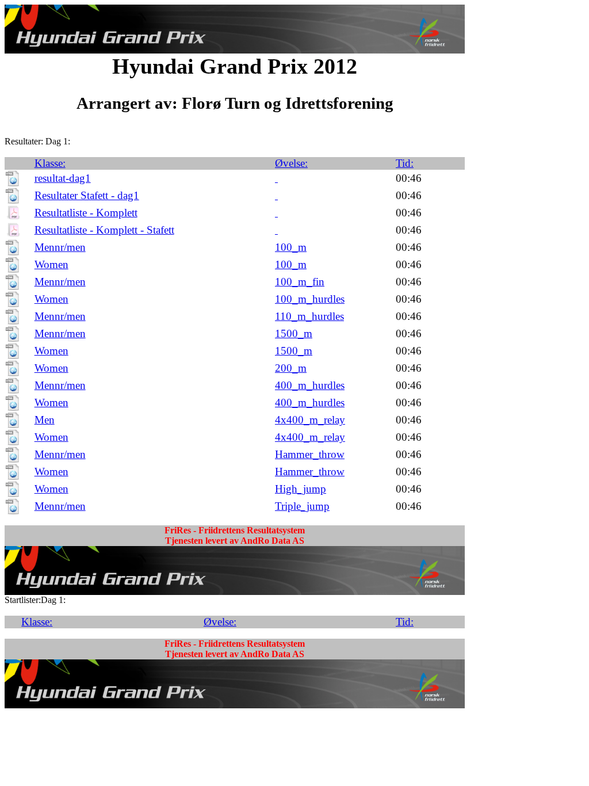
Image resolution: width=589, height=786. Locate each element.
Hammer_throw (310, 454)
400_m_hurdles (310, 385)
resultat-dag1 (63, 178)
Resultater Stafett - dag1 (87, 195)
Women (51, 264)
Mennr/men (60, 247)
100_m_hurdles (310, 299)
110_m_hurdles (309, 316)
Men (45, 420)
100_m (291, 247)
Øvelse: (291, 163)
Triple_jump (302, 506)
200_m (291, 368)
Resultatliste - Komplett (86, 213)
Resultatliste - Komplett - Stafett (104, 230)
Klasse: (50, 163)
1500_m (293, 333)
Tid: (405, 163)
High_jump (300, 489)
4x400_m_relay (310, 420)
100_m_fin (299, 282)
